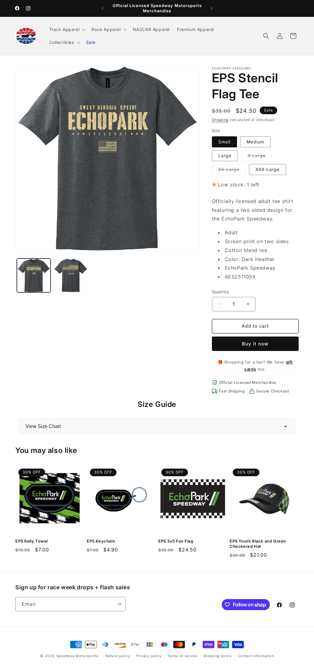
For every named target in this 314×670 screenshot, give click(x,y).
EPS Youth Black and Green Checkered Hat (258, 544)
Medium (255, 141)
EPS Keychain (101, 541)
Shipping (220, 119)
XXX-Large (267, 169)
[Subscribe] (118, 604)
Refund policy (117, 656)
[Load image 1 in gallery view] (34, 275)
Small (224, 141)
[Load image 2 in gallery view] (70, 275)
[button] (66, 29)
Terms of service (182, 656)
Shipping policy (217, 656)
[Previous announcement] (102, 8)
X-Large (259, 157)
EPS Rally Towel (31, 541)
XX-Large (232, 170)
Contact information (256, 656)
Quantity (220, 291)
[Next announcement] (211, 8)
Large (225, 155)
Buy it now (255, 344)
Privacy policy (149, 656)
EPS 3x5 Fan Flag (175, 541)
